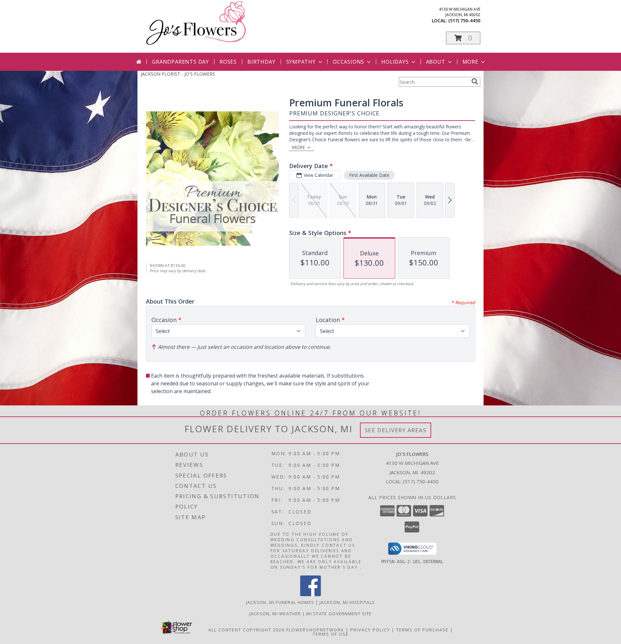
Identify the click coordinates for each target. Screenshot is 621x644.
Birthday (261, 61)
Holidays (395, 61)
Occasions (348, 61)
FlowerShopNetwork (315, 630)
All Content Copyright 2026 (246, 630)
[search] (475, 81)
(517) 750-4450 (464, 20)
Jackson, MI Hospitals (347, 602)
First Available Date (369, 175)
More (470, 61)
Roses (228, 61)
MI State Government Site (339, 614)
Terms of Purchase (422, 630)
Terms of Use (331, 634)
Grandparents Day (180, 61)
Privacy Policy (370, 630)
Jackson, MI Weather (275, 614)
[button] (463, 38)
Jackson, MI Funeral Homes (280, 602)
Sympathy (301, 61)
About (435, 61)
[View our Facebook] (310, 594)
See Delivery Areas (396, 430)
